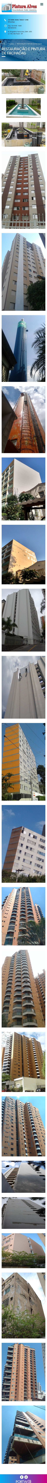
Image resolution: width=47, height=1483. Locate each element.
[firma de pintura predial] (23, 348)
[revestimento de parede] (23, 489)
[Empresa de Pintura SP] (23, 81)
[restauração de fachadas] (23, 1306)
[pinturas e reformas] (23, 1250)
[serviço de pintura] (23, 916)
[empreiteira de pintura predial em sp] (23, 419)
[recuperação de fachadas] (23, 108)
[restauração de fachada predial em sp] (23, 134)
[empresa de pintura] (23, 762)
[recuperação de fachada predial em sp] (23, 687)
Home (3, 44)
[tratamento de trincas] (23, 1213)
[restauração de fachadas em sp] (23, 1372)
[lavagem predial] (23, 190)
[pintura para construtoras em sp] (23, 1126)
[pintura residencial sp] (23, 272)
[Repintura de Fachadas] (23, 1177)
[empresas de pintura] (23, 620)
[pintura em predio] (23, 1435)
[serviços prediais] (23, 844)
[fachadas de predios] (23, 988)
